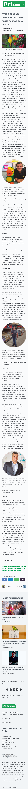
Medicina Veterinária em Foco (10, 738)
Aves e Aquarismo (18, 30)
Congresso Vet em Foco (9, 746)
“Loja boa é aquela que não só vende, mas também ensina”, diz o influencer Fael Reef (13, 669)
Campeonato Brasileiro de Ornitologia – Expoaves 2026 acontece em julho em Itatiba (14, 643)
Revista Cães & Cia (7, 740)
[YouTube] (14, 689)
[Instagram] (11, 689)
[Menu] (25, 4)
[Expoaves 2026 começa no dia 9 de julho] (14, 608)
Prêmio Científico (7, 749)
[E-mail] (22, 579)
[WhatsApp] (16, 579)
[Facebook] (4, 579)
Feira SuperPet (6, 744)
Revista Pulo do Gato (8, 742)
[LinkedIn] (10, 579)
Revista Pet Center (7, 736)
